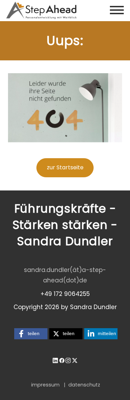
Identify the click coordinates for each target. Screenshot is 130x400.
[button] (30, 333)
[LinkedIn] (55, 360)
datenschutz (84, 384)
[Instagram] (68, 360)
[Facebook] (61, 360)
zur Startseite (65, 167)
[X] (74, 360)
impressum (45, 384)
